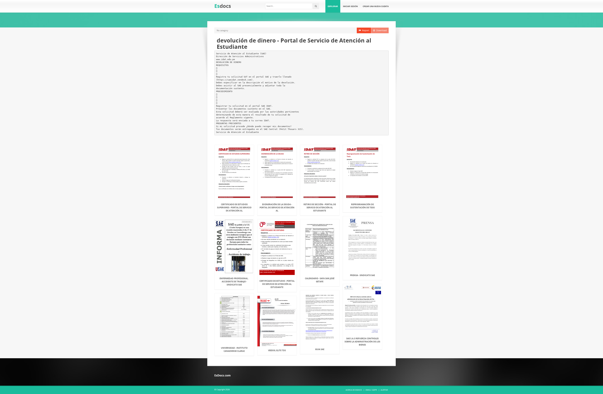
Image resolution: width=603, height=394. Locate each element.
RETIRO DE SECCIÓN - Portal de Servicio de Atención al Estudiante (320, 207)
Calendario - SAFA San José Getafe (319, 280)
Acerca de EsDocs (354, 390)
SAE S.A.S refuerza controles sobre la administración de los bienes (362, 341)
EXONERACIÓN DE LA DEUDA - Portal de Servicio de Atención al (277, 207)
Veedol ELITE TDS (277, 350)
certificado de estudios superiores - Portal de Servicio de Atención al (234, 207)
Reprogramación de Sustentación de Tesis (362, 206)
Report (365, 30)
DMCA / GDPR (371, 390)
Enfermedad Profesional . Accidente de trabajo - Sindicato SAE (234, 281)
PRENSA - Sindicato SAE (362, 275)
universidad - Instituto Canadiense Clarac (234, 349)
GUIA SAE (319, 349)
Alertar (384, 390)
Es (222, 6)
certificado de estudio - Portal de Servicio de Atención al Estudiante (277, 284)
